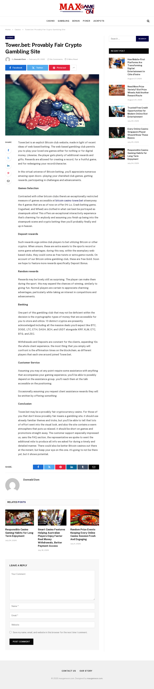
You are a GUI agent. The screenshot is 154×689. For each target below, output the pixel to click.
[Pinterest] (8, 173)
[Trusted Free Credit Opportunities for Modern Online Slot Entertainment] (117, 111)
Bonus (76, 21)
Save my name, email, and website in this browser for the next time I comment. (50, 632)
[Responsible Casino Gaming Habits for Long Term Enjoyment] (19, 518)
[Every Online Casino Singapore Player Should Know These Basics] (117, 132)
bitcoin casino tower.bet (69, 200)
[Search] (147, 21)
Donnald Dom (20, 59)
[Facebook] (8, 150)
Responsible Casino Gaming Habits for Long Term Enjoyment (19, 533)
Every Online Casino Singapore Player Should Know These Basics (138, 133)
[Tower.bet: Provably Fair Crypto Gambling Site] (52, 105)
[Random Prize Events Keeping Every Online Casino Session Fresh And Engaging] (84, 518)
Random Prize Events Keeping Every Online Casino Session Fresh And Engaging (82, 534)
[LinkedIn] (8, 166)
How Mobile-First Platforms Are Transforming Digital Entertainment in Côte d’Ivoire (136, 67)
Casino (50, 21)
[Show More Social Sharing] (74, 68)
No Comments (56, 59)
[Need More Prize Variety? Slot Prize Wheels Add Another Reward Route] (117, 90)
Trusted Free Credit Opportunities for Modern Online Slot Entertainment (138, 112)
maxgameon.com (95, 678)
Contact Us (69, 671)
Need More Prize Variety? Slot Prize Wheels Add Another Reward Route (138, 91)
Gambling (63, 21)
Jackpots (98, 21)
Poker (86, 21)
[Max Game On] (77, 8)
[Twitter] (8, 158)
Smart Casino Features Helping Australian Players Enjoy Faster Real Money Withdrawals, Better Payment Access (51, 537)
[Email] (8, 181)
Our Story (86, 671)
